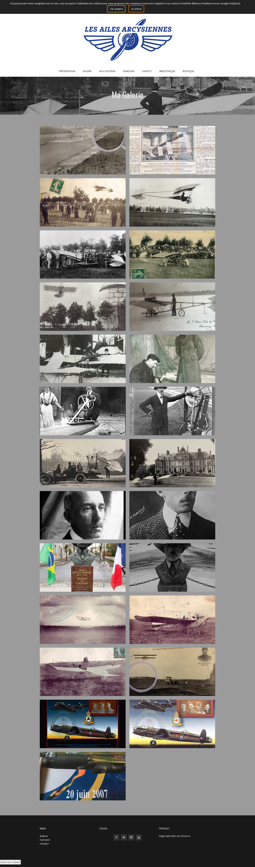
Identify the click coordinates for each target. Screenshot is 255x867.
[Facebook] (116, 837)
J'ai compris (116, 8)
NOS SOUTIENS (107, 71)
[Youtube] (139, 837)
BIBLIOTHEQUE (167, 71)
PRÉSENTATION (67, 71)
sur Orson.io (183, 836)
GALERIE (87, 71)
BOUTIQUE (188, 71)
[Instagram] (131, 837)
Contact (44, 843)
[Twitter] (124, 837)
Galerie (44, 836)
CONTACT (147, 71)
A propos (45, 839)
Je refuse (136, 8)
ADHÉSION (128, 71)
